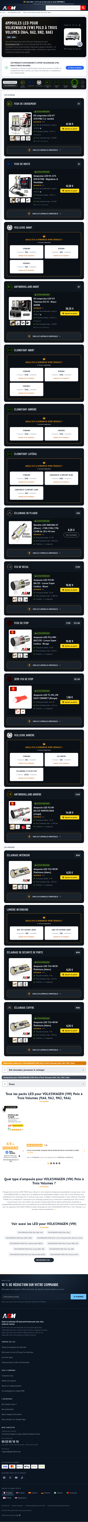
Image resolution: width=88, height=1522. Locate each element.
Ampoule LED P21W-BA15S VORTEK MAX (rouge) (44, 810)
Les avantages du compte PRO (13, 1391)
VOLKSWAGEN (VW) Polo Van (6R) (61, 1249)
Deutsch (47, 1493)
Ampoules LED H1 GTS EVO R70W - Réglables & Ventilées (46, 179)
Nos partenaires (8, 1409)
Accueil (2, 12)
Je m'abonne (78, 1296)
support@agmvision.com (11, 1451)
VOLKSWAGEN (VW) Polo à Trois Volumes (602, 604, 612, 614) (59, 1238)
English (22, 1493)
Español (34, 1493)
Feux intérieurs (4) (10, 85)
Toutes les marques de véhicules (14, 1347)
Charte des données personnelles (58, 1506)
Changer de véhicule (73, 49)
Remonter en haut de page (10, 1515)
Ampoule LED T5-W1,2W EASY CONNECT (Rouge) (46, 696)
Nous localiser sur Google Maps (14, 1419)
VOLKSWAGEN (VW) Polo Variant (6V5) (64, 1254)
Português (73, 1493)
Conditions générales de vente (35, 1506)
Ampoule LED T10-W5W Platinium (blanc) (46, 871)
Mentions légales (17, 1506)
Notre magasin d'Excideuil (12, 1414)
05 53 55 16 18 (10, 1441)
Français (9, 1493)
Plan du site (5, 1506)
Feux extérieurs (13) (10, 82)
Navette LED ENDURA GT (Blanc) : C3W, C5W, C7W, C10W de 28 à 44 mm (46, 528)
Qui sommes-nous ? (9, 1404)
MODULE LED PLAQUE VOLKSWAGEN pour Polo (13, 1116)
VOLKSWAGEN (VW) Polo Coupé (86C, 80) (29, 1249)
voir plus (30, 1152)
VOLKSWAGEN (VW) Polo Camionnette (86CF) (26, 1243)
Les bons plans (7, 1357)
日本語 (8, 1498)
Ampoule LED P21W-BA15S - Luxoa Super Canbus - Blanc (44, 583)
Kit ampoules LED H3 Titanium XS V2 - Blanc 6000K (45, 301)
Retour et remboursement (11, 1386)
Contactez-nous (7, 1376)
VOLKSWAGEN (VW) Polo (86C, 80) (30, 1232)
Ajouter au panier (71, 129)
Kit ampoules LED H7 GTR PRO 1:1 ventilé (44, 117)
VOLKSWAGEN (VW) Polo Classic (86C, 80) (63, 1243)
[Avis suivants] (84, 1151)
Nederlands (22, 1498)
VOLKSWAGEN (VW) (14, 12)
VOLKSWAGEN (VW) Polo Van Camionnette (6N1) (27, 1254)
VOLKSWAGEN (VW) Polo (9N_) (59, 1232)
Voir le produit (71, 535)
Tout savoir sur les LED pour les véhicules (17, 1352)
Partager (66, 25)
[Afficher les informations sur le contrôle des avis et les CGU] (19, 1156)
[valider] (83, 7)
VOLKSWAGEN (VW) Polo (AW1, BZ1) (19, 1238)
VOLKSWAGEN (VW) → (44, 1260)
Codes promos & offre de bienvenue (15, 1362)
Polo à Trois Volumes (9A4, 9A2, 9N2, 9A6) (37, 12)
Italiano (60, 1493)
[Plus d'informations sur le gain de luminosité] (40, 128)
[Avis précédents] (23, 1151)
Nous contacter (76, 68)
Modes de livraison (9, 1381)
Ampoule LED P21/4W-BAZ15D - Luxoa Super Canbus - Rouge (45, 640)
